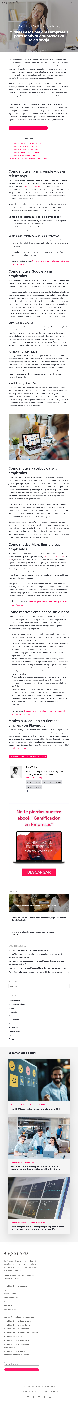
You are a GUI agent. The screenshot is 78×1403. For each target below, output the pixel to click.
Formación (24, 26)
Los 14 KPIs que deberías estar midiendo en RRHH (28, 950)
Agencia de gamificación (14, 1290)
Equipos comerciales (17, 1004)
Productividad (14, 1031)
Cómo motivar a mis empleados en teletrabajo (26, 143)
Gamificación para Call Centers (16, 1329)
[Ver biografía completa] (47, 777)
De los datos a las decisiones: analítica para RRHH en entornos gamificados (39, 972)
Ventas (11, 1039)
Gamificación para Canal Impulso (17, 1321)
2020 (10, 560)
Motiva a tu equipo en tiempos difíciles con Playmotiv (28, 158)
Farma (11, 1008)
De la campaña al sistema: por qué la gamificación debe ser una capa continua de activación (36, 962)
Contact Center (15, 1000)
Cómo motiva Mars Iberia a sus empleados (24, 152)
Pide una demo (10, 1309)
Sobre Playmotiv (11, 1297)
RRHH (11, 1035)
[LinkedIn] (27, 792)
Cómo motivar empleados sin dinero (22, 155)
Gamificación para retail (14, 1336)
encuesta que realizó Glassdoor (34, 186)
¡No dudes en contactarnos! (19, 748)
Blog (6, 1301)
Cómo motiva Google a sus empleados (23, 146)
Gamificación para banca (14, 1351)
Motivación (54, 26)
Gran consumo (15, 1020)
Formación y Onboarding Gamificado (19, 1317)
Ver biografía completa (36, 777)
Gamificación (39, 26)
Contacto (8, 1305)
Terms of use (44, 1391)
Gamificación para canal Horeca (17, 1325)
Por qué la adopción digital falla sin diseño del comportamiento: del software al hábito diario (36, 955)
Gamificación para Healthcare (16, 1340)
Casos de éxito (10, 1294)
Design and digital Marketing (29, 1391)
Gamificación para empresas (16, 1286)
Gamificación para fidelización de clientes (21, 1333)
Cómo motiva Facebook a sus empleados (24, 149)
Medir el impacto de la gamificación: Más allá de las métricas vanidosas (37, 968)
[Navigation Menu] (75, 3)
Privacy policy (54, 1391)
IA (9, 1023)
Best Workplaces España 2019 (54, 556)
